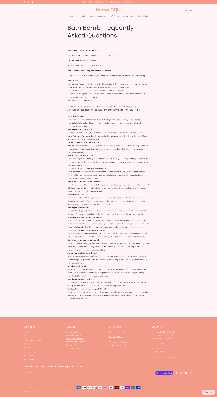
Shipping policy (93, 392)
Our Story (27, 344)
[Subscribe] (61, 372)
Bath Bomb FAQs (30, 360)
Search (26, 332)
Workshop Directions (117, 345)
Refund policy (60, 392)
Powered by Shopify (48, 392)
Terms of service (81, 392)
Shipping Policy (29, 352)
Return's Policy (29, 356)
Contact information (106, 392)
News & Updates (72, 332)
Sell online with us (116, 332)
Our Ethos (27, 348)
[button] (26, 9)
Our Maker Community (75, 335)
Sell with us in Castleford (119, 342)
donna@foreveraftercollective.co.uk (166, 357)
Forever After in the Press (33, 340)
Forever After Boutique (35, 392)
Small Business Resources (76, 342)
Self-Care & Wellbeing (75, 338)
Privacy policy (70, 392)
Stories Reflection (73, 345)
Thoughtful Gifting (74, 348)
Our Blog (70, 326)
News (26, 336)
